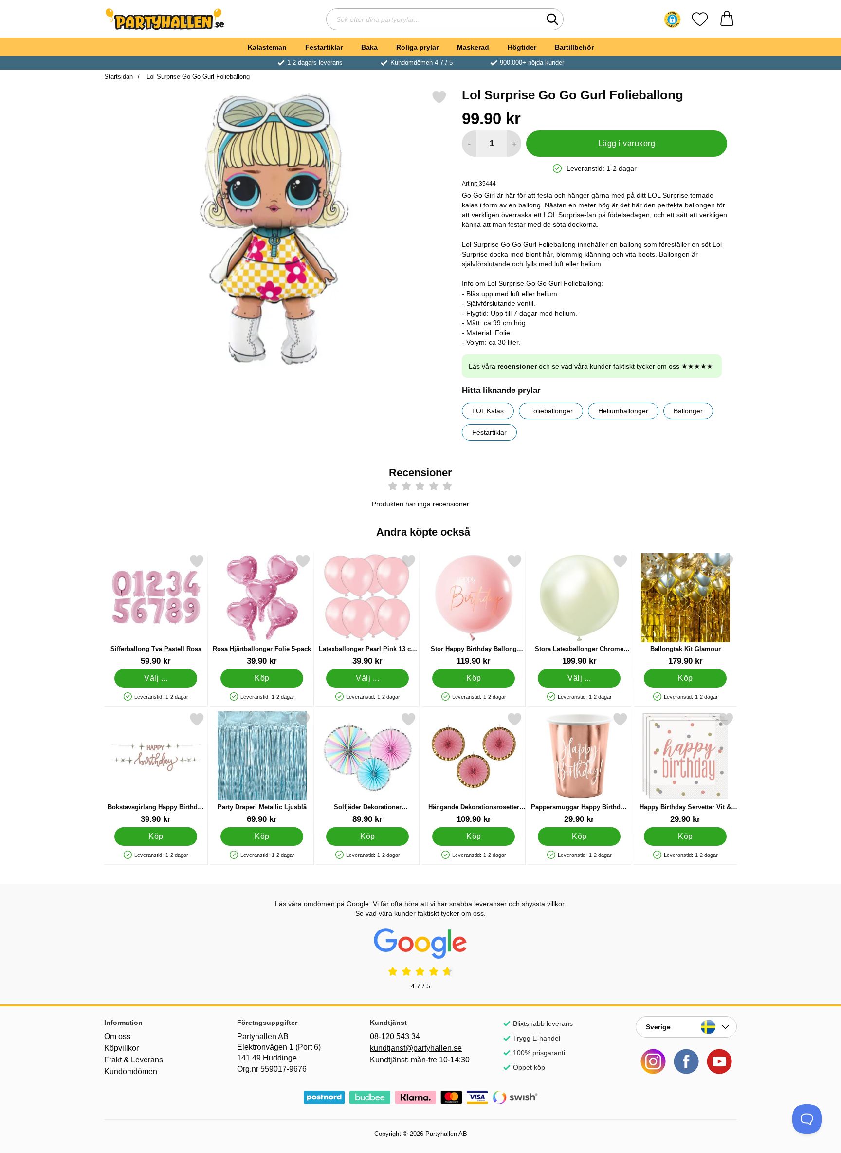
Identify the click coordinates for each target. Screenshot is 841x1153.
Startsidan (118, 76)
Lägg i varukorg (626, 143)
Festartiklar (324, 47)
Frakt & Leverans (133, 1060)
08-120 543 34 (395, 1036)
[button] (672, 19)
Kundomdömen (130, 1071)
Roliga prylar (417, 47)
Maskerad (473, 47)
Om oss (117, 1036)
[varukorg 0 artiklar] (727, 19)
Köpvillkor (121, 1048)
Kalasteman (267, 47)
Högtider (522, 47)
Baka (369, 47)
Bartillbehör (574, 47)
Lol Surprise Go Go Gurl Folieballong (197, 76)
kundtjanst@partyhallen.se (416, 1048)
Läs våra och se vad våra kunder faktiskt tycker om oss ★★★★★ (591, 366)
